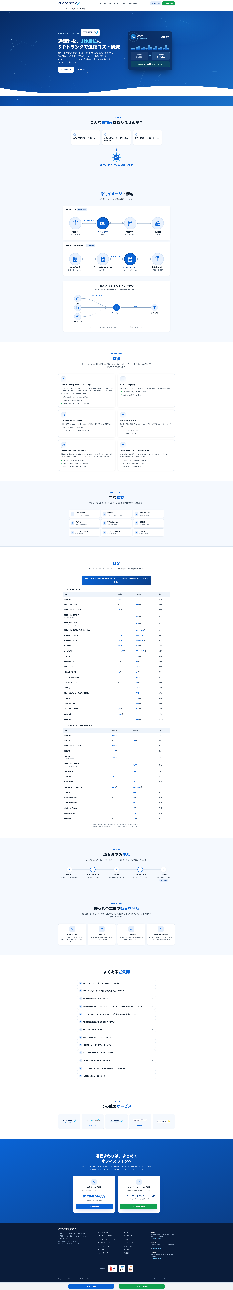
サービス (66, 9)
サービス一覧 (97, 3)
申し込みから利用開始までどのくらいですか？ (97, 1053)
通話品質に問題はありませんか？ (92, 1029)
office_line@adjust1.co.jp (139, 1195)
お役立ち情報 (132, 3)
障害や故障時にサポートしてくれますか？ (95, 1037)
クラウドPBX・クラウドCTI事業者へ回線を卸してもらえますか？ (103, 1068)
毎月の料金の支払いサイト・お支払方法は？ (96, 1060)
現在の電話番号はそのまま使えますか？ (95, 998)
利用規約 (126, 1249)
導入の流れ (117, 3)
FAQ (124, 3)
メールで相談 (169, 3)
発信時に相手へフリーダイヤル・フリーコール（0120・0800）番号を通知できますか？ (111, 1006)
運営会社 (126, 1253)
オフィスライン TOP (104, 1232)
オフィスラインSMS (104, 1246)
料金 (110, 3)
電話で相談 (157, 3)
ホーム (60, 9)
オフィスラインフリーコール (106, 1239)
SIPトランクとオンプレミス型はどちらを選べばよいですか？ (102, 991)
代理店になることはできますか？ (92, 1076)
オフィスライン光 (103, 1253)
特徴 (105, 3)
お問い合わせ (89, 1279)
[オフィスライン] (69, 3)
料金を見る (81, 70)
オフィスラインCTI (103, 1249)
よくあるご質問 (128, 1243)
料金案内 (126, 1232)
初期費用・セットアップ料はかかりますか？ (96, 1045)
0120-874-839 (94, 1196)
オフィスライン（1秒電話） (106, 1236)
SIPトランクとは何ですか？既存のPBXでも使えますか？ (100, 983)
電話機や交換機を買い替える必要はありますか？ (98, 1022)
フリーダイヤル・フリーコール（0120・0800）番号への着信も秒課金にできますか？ (110, 1014)
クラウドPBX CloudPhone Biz (107, 1243)
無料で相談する (66, 70)
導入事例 (126, 1239)
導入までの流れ (128, 1236)
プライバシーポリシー (71, 1279)
